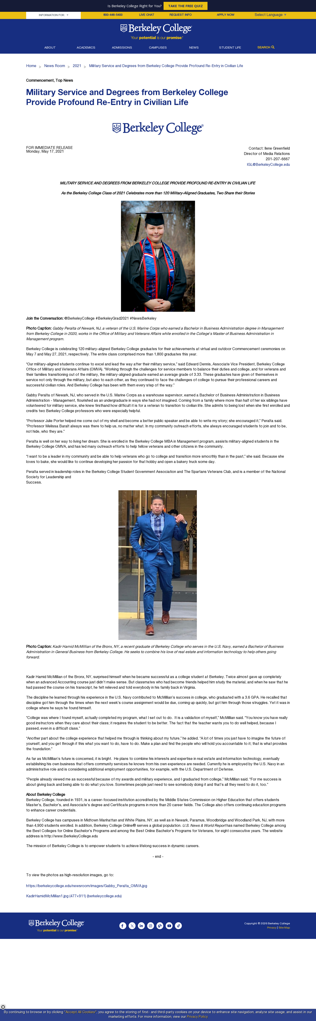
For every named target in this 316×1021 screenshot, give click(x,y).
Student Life (230, 47)
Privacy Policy (197, 1017)
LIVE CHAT (146, 15)
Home (31, 66)
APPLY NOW (225, 15)
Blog (159, 925)
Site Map (284, 927)
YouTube (169, 925)
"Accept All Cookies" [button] (80, 1012)
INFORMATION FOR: (52, 15)
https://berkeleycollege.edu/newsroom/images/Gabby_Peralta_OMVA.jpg (86, 886)
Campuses (158, 47)
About (50, 47)
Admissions (122, 47)
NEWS (194, 47)
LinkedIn (141, 925)
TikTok (178, 925)
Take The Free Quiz (185, 5)
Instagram (150, 925)
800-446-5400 (112, 15)
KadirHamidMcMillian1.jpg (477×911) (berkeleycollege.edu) (74, 896)
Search (263, 47)
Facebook (122, 925)
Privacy (271, 927)
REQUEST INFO (181, 15)
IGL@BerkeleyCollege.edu (268, 165)
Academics (86, 47)
